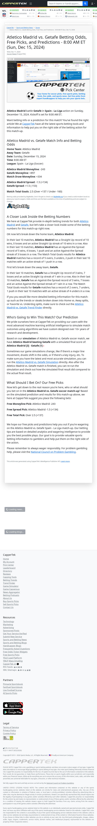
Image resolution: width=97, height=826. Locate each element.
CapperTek (10, 28)
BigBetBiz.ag (58, 196)
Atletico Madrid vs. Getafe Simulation (37, 362)
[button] (93, 3)
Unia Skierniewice (37, 720)
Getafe (24, 224)
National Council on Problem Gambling (53, 452)
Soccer (38, 28)
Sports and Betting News (24, 28)
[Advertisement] (48, 476)
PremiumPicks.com (49, 682)
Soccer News (11, 54)
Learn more (65, 461)
